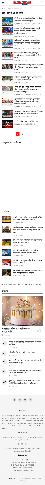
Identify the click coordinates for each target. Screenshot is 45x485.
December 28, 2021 (29, 36)
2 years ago (18, 223)
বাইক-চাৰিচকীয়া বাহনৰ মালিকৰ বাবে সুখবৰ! (22, 352)
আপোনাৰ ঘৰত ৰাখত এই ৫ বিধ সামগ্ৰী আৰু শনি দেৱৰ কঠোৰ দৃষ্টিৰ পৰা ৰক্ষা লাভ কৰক (27, 251)
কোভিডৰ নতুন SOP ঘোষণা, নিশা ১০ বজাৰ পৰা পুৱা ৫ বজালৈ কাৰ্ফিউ (28, 78)
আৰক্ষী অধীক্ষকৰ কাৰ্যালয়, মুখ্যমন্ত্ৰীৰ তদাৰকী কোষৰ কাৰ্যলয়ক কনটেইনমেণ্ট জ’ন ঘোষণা (28, 55)
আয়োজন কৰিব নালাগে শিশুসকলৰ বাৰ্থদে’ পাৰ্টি (16, 330)
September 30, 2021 (29, 95)
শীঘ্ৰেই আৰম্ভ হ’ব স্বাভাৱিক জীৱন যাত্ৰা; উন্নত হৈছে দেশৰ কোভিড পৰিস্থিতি (28, 19)
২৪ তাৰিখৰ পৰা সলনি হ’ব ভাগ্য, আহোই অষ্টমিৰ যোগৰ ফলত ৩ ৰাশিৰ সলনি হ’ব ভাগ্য (27, 218)
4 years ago (18, 266)
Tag (8, 9)
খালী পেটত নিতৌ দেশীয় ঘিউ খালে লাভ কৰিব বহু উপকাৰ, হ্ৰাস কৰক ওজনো (27, 241)
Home (4, 9)
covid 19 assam (16, 9)
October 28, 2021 (28, 61)
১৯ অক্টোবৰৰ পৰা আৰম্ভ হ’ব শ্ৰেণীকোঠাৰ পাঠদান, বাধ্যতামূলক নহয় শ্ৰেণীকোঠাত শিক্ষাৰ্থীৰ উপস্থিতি (27, 101)
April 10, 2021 (27, 124)
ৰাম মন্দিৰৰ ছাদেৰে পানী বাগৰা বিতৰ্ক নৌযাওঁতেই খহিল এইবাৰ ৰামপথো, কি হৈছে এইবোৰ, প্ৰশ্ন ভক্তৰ (28, 230)
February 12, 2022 (29, 24)
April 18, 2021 (27, 117)
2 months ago (19, 276)
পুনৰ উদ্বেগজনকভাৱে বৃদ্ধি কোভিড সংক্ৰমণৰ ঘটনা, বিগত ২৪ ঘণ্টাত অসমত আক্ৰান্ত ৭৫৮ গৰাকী (28, 67)
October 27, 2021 (28, 73)
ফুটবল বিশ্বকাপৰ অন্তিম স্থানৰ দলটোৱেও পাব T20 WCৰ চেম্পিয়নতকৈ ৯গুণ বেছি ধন (28, 271)
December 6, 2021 (29, 48)
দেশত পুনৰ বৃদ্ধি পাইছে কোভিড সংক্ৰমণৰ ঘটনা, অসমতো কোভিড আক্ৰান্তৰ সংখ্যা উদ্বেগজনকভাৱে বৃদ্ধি (27, 89)
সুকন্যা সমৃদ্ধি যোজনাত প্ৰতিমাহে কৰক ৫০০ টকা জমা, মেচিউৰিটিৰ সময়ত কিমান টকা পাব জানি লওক (24, 382)
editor (18, 24)
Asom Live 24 (13, 478)
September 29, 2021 (29, 107)
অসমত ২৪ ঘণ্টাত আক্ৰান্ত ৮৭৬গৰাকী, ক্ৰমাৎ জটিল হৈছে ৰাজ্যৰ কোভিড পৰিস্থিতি (28, 112)
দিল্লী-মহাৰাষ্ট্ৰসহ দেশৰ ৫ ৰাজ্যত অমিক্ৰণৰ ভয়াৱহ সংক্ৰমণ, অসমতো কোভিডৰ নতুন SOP (27, 43)
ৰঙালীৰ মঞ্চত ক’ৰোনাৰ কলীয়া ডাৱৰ (26, 121)
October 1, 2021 (28, 82)
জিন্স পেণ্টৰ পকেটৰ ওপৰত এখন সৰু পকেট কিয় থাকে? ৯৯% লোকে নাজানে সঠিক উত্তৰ (25, 371)
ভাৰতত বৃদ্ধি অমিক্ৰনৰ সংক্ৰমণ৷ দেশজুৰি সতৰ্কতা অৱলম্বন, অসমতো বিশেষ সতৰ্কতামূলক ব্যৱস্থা (27, 31)
